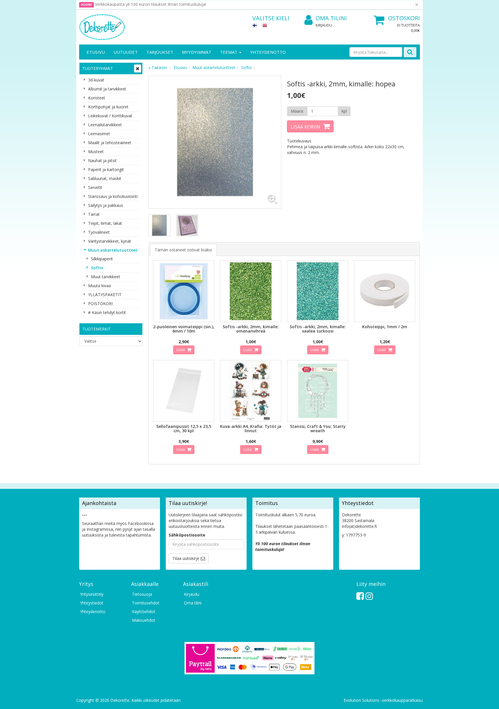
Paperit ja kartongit (106, 169)
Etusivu (96, 52)
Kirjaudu (324, 25)
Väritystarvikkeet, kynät (109, 241)
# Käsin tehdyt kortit (107, 312)
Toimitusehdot (145, 603)
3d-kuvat (96, 80)
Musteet (96, 151)
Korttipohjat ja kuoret (108, 106)
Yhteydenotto (268, 52)
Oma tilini (331, 18)
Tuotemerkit (96, 329)
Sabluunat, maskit (104, 178)
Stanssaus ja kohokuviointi (113, 196)
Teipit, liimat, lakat (105, 223)
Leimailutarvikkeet (105, 124)
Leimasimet (99, 133)
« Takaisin (157, 67)
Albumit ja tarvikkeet (107, 89)
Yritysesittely (91, 594)
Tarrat (94, 214)
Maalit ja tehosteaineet (109, 142)
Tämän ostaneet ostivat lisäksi (183, 250)
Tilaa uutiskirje (185, 558)
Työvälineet (99, 232)
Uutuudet (125, 52)
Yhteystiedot (91, 603)
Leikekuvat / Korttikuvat (110, 115)
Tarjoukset (159, 52)
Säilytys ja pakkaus (105, 205)
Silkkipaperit (102, 258)
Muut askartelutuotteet (112, 250)
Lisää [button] (181, 349)
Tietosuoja (142, 594)
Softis (97, 267)
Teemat (229, 52)
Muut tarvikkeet (105, 276)
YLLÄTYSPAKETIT (105, 294)
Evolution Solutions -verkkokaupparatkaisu (383, 700)
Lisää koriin (305, 127)
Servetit (95, 187)
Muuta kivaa (99, 285)
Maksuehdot (143, 620)
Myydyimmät (196, 52)
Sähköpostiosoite (187, 535)
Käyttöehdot (143, 611)
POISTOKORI (100, 303)
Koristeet (96, 98)
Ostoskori (404, 18)
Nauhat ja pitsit (102, 160)
